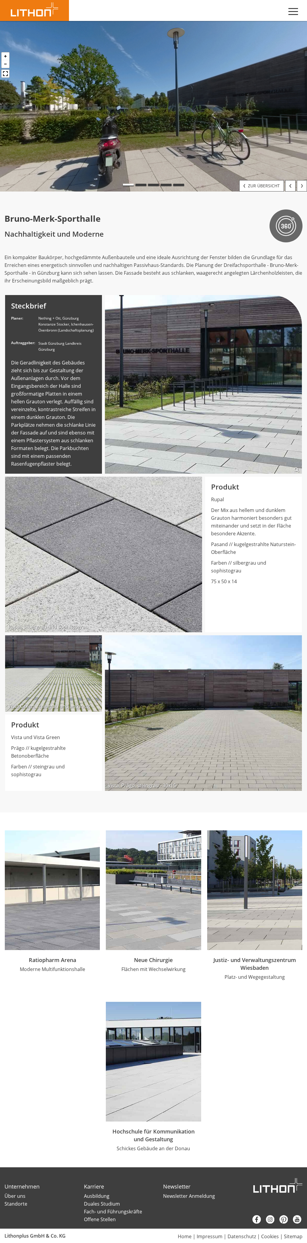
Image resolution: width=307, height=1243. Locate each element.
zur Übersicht (263, 186)
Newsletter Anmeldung (189, 1196)
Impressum (209, 1236)
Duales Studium (102, 1204)
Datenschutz (242, 1236)
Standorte (15, 1204)
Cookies (270, 1236)
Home (185, 1236)
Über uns (14, 1196)
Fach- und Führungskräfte (113, 1211)
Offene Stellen (100, 1219)
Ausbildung (96, 1196)
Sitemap (293, 1236)
